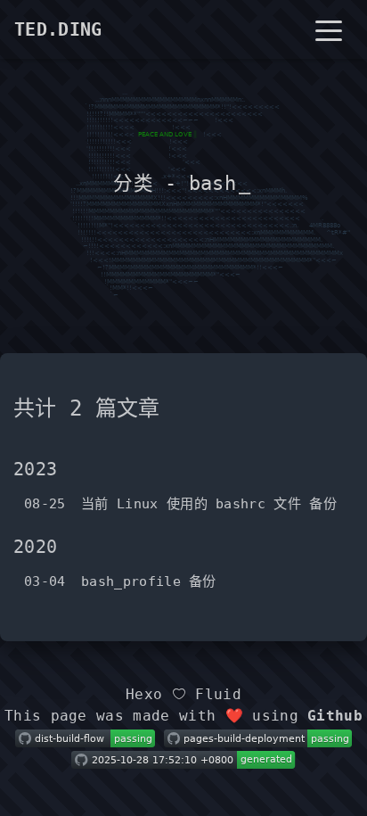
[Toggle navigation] (329, 29)
